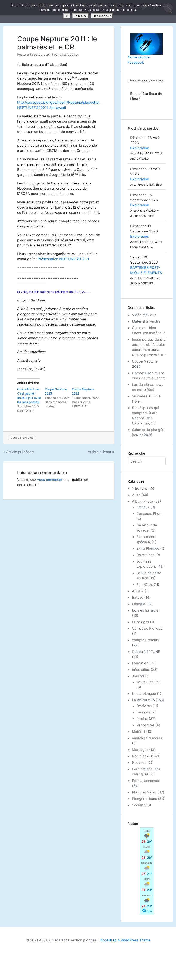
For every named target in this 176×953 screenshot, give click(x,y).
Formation (140, 663)
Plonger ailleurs (144, 798)
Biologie (138, 604)
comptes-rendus (145, 640)
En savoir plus (102, 16)
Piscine (142, 718)
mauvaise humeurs (147, 738)
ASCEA (138, 591)
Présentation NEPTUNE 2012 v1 (63, 259)
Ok (66, 16)
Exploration (139, 148)
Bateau (137, 597)
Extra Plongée (147, 548)
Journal (138, 676)
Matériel (138, 731)
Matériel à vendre (146, 321)
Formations (145, 555)
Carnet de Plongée (147, 628)
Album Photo (142, 501)
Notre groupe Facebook (139, 60)
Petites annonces (146, 780)
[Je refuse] (170, 11)
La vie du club (143, 700)
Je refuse (80, 16)
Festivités (144, 706)
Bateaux (142, 507)
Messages (140, 749)
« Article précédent (19, 452)
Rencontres (145, 725)
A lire (136, 495)
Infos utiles (141, 669)
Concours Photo (149, 513)
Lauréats (143, 712)
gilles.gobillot (68, 54)
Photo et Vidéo (144, 792)
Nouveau (139, 762)
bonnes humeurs (145, 610)
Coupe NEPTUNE (22, 437)
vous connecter (49, 479)
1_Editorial (140, 488)
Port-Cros (144, 584)
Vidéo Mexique (144, 315)
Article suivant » (101, 452)
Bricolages (140, 622)
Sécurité (138, 805)
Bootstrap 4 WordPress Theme (125, 940)
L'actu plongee (144, 693)
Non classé (141, 756)
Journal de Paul (148, 682)
